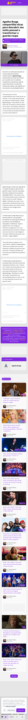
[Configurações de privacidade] (4, 710)
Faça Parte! (21, 714)
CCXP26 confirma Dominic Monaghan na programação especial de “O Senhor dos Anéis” (12, 633)
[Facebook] (2, 717)
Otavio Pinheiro (14, 45)
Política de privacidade (6, 714)
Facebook (15, 330)
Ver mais (14, 676)
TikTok (21, 330)
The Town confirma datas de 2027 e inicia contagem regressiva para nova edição (12, 591)
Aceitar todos (21, 710)
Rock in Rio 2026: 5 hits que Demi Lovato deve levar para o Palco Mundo (12, 509)
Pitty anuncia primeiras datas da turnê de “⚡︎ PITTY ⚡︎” (12, 455)
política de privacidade (11, 706)
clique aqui (22, 339)
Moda (19, 3)
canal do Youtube (7, 333)
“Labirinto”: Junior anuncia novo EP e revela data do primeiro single (11, 400)
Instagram (6, 332)
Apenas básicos (11, 710)
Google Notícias (18, 332)
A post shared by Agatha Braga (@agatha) (12, 152)
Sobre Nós (15, 714)
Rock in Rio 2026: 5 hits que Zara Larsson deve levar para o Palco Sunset (12, 564)
